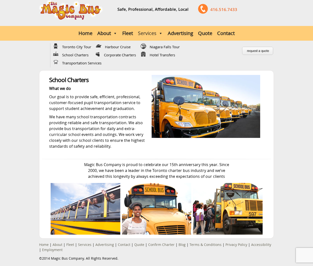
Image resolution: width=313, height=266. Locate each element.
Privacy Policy (236, 244)
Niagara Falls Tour (165, 46)
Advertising (180, 33)
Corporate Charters (120, 54)
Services (147, 33)
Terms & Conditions (206, 244)
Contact (226, 33)
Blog (182, 244)
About (104, 33)
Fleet (127, 33)
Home (85, 33)
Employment (52, 249)
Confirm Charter (161, 244)
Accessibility (261, 244)
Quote (205, 33)
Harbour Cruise (118, 46)
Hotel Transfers (162, 54)
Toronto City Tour (76, 46)
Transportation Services (81, 62)
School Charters (75, 54)
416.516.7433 (223, 9)
